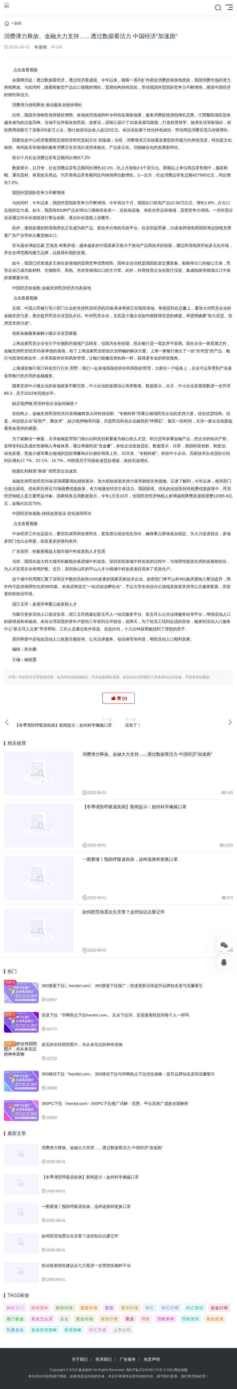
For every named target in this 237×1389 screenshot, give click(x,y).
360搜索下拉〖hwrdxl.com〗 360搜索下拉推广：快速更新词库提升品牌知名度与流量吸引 (122, 985)
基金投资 (215, 1319)
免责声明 (152, 1359)
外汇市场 (97, 1329)
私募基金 (15, 1329)
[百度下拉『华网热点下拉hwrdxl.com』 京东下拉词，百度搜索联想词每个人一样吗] (21, 1022)
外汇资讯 (194, 1308)
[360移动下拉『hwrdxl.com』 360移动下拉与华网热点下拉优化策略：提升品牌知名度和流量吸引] (21, 1081)
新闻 (17, 23)
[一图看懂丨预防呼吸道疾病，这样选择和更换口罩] (39, 878)
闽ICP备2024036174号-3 (146, 1370)
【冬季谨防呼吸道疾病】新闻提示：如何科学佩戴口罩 (134, 806)
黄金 (129, 1319)
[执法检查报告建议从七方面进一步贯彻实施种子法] (21, 1272)
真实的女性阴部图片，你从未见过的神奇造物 (82, 1044)
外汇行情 (170, 1308)
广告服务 (128, 1359)
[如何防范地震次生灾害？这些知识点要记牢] (39, 931)
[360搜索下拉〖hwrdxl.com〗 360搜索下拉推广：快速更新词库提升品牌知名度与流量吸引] (21, 992)
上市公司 (122, 1329)
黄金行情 (109, 1319)
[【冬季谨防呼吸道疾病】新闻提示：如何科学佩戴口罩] (39, 826)
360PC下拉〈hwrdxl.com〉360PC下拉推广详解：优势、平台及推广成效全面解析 (115, 1103)
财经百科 (40, 1308)
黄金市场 (84, 1319)
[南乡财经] (6, 7)
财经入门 (15, 1308)
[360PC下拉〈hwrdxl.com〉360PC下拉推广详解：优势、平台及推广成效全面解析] (21, 1110)
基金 (64, 1319)
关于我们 (80, 1359)
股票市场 (89, 1308)
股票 (109, 1308)
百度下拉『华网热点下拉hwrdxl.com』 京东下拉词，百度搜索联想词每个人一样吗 (115, 1015)
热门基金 (15, 1319)
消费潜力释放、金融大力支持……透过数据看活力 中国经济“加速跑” (147, 754)
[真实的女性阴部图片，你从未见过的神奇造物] (21, 1051)
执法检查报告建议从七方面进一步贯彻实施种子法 (86, 1265)
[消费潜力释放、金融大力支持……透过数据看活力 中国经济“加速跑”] (39, 773)
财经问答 (64, 1308)
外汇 (150, 1308)
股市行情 (129, 1308)
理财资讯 (190, 1319)
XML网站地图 (177, 1370)
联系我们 (104, 1359)
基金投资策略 (44, 1329)
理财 (145, 1319)
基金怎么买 (42, 1319)
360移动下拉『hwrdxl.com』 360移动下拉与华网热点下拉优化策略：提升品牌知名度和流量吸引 (128, 1074)
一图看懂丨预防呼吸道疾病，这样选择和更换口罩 (130, 859)
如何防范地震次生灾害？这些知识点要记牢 (123, 911)
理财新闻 (166, 1319)
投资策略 (73, 1329)
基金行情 (219, 1308)
